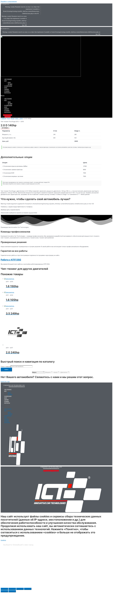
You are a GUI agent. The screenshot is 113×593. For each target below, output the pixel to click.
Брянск (6, 560)
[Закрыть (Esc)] (4, 589)
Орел (41, 564)
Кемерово (7, 582)
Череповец (80, 577)
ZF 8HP (10, 84)
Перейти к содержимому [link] (9, 1)
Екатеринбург (8, 573)
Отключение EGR (8, 173)
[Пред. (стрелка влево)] (4, 591)
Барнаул (6, 551)
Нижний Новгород (45, 556)
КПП (5, 81)
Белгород (6, 556)
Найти (6, 369)
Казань (6, 577)
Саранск (42, 582)
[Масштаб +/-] (27, 589)
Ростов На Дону (45, 577)
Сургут (79, 564)
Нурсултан (43, 560)
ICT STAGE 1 (5, 128)
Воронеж (6, 564)
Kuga (12, 118)
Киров (42, 551)
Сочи (78, 556)
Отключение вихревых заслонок (13, 176)
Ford (8, 118)
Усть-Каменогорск (82, 573)
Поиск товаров (5, 366)
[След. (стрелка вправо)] (12, 591)
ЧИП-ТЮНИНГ (8, 79)
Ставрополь (80, 560)
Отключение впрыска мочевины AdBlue (15, 166)
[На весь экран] (20, 589)
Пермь (42, 573)
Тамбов (79, 569)
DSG (9, 82)
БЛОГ (5, 87)
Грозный (6, 569)
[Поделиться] (12, 589)
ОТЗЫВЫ (6, 91)
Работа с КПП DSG (11, 259)
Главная (3, 118)
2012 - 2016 (19, 118)
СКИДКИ (6, 89)
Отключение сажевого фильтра (12, 169)
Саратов (79, 551)
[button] (36, 95)
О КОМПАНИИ (8, 86)
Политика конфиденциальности (17, 386)
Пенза (42, 569)
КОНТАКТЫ (7, 92)
